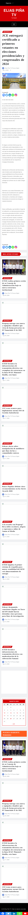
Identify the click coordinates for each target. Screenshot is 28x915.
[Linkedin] (9, 95)
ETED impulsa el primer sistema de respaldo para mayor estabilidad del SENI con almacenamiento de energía (13, 569)
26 (11, 718)
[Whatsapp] (12, 95)
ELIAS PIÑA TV (14, 12)
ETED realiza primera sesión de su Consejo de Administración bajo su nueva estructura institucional (14, 285)
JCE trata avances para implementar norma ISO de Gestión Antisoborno (13, 410)
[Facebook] (3, 95)
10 (4, 713)
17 (4, 716)
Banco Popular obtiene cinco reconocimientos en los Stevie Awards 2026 (14, 489)
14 (17, 713)
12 (11, 713)
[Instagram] (15, 95)
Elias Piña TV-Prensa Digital (12, 68)
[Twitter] (6, 95)
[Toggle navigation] (14, 24)
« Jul (13, 724)
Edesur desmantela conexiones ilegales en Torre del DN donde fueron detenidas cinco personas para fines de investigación (13, 611)
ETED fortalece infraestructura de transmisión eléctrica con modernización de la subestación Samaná (12, 654)
